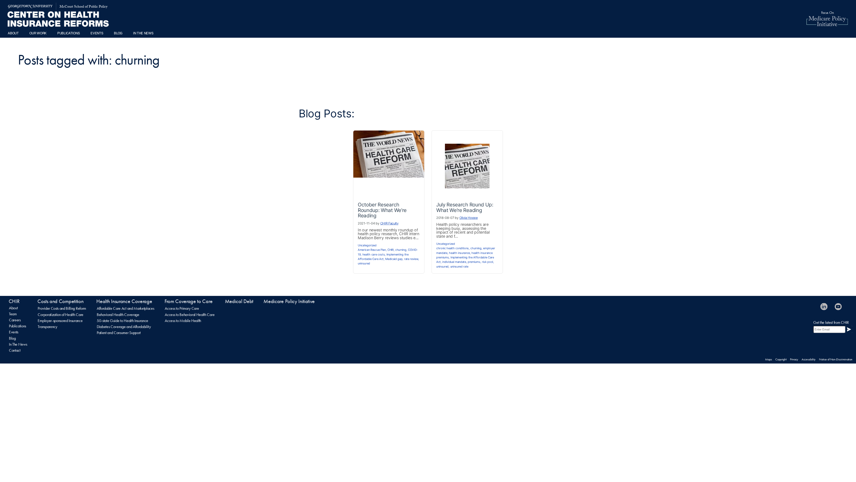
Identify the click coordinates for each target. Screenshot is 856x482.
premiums (474, 262)
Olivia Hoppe (468, 218)
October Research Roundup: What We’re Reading (382, 210)
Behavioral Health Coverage (118, 314)
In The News (18, 344)
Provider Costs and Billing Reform (62, 308)
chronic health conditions (452, 248)
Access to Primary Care (182, 308)
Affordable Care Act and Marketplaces (125, 308)
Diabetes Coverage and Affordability (124, 326)
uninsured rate (459, 266)
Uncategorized (367, 245)
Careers (15, 320)
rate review (411, 259)
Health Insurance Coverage (124, 301)
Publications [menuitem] (68, 33)
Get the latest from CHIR (831, 322)
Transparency (47, 326)
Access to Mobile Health (183, 320)
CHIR (390, 249)
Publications (17, 326)
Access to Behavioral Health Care (189, 314)
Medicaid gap (393, 259)
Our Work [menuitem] (38, 33)
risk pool (487, 262)
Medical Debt (239, 301)
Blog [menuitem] (118, 33)
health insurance (459, 253)
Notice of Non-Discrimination (835, 359)
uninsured (364, 263)
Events (13, 332)
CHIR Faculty (389, 223)
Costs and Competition (60, 301)
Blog (12, 338)
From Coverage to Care (188, 301)
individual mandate (454, 262)
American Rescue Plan (372, 249)
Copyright (780, 359)
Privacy (794, 359)
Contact (15, 350)
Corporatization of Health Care (60, 314)
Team (13, 314)
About (13, 307)
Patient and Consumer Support (119, 332)
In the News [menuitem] (143, 33)
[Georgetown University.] (30, 6)
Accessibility (808, 359)
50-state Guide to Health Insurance (122, 320)
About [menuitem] (13, 33)
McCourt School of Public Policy (83, 7)
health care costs (373, 254)
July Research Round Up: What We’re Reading (464, 207)
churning (400, 249)
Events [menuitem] (97, 33)
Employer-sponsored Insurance (60, 320)
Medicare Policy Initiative (289, 301)
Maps (768, 359)
